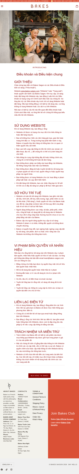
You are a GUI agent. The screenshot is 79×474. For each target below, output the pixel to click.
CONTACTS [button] (22, 391)
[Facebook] (2, 469)
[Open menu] (4, 6)
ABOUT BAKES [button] (9, 391)
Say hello (72, 464)
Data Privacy (38, 413)
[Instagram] (11, 469)
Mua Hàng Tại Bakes (39, 375)
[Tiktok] (6, 469)
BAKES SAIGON (57, 464)
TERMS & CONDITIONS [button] (38, 392)
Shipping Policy (38, 403)
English (6, 464)
